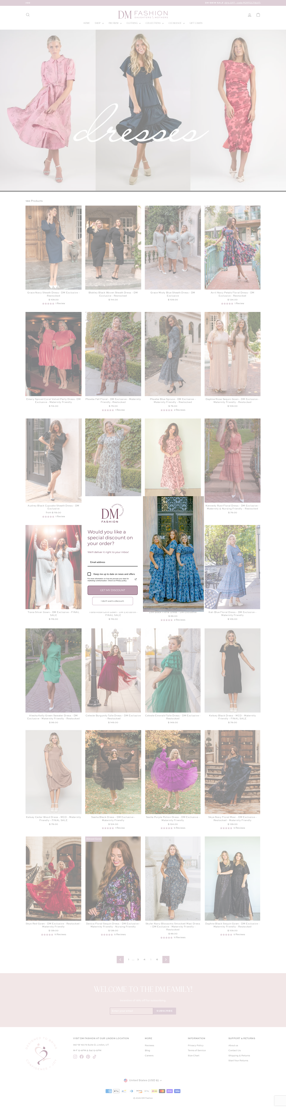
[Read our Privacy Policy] (136, 579)
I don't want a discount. (112, 601)
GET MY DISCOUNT (112, 590)
